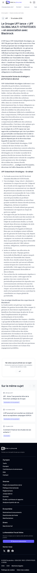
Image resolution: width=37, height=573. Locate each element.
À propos (6, 466)
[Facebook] (12, 550)
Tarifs (5, 463)
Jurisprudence (7, 494)
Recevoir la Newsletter (19, 541)
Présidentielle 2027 (8, 7)
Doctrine (6, 497)
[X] (4, 550)
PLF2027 (18, 7)
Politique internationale (11, 488)
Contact (5, 475)
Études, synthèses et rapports (13, 499)
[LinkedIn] (8, 550)
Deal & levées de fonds (10, 515)
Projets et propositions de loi (12, 485)
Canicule (26, 7)
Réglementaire (8, 491)
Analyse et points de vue (11, 502)
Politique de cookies (8, 570)
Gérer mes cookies (23, 570)
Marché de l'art (8, 526)
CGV (8, 566)
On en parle (4, 13)
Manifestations (8, 518)
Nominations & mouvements (12, 512)
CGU (2, 566)
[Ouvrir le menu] (3, 2)
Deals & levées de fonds (17, 13)
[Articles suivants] (34, 386)
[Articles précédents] (30, 386)
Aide (4, 472)
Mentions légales (17, 566)
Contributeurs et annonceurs (12, 469)
